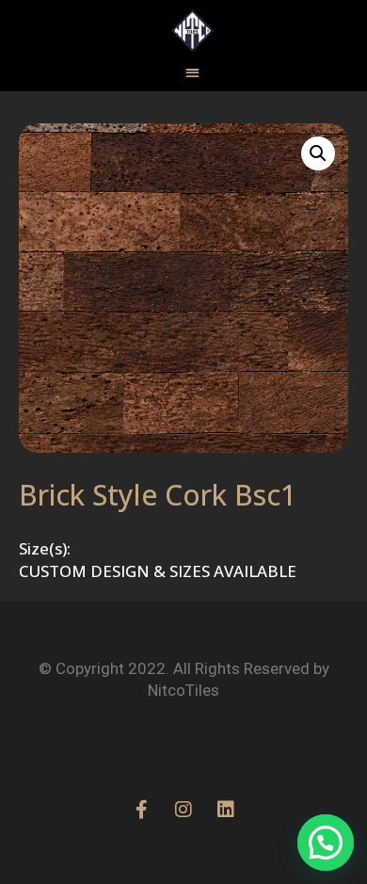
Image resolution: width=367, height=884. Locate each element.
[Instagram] (183, 809)
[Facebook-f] (141, 809)
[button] (318, 153)
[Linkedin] (226, 809)
